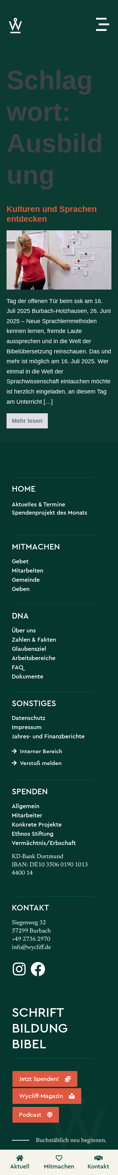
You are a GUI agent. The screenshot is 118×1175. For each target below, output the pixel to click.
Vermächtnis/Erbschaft (44, 843)
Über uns (24, 630)
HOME (23, 488)
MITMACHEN (36, 546)
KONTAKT (30, 907)
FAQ (17, 667)
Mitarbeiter (27, 815)
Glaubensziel (29, 649)
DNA (20, 615)
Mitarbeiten (27, 570)
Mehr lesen (30, 418)
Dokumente (27, 676)
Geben (21, 589)
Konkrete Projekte (37, 824)
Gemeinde (26, 579)
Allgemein (25, 806)
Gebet (20, 561)
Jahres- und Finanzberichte (48, 736)
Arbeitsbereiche (33, 658)
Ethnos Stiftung (32, 833)
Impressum (27, 727)
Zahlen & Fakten (34, 639)
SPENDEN (30, 791)
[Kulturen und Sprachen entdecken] (59, 260)
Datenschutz (28, 718)
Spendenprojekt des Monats (49, 512)
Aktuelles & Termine (38, 504)
